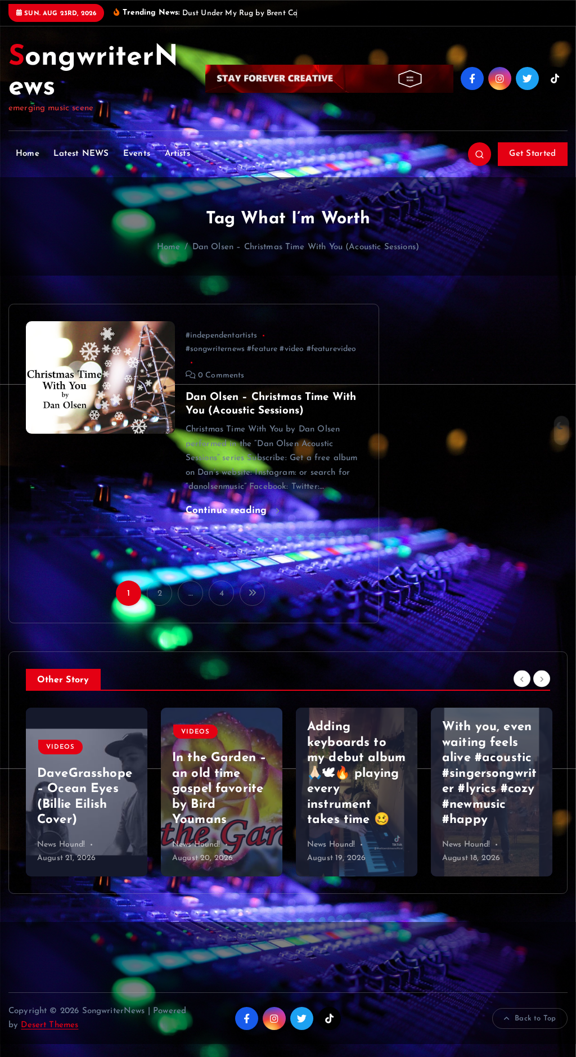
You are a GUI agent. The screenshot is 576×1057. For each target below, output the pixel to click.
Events (136, 154)
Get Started (532, 154)
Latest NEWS (81, 154)
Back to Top (535, 1018)
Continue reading (228, 510)
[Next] (541, 678)
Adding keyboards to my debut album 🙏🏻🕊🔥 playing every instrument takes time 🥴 (356, 773)
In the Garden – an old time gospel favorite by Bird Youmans (219, 789)
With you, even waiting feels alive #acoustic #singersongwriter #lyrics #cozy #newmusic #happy (489, 773)
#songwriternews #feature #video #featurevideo (271, 349)
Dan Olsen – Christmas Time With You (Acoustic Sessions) (305, 247)
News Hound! (61, 844)
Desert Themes (49, 1025)
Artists (177, 154)
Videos (60, 747)
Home (27, 154)
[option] (86, 792)
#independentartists (222, 335)
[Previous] (522, 678)
